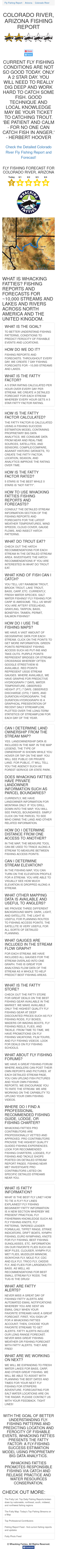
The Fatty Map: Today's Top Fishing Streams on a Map (28, 1513)
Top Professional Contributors (19, 1520)
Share (29, 51)
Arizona (28, 2)
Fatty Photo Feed (13, 1536)
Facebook (29, 1547)
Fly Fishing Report (13, 2)
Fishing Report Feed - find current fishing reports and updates (28, 1528)
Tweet (29, 54)
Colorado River (42, 2)
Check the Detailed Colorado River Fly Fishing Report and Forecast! (29, 152)
